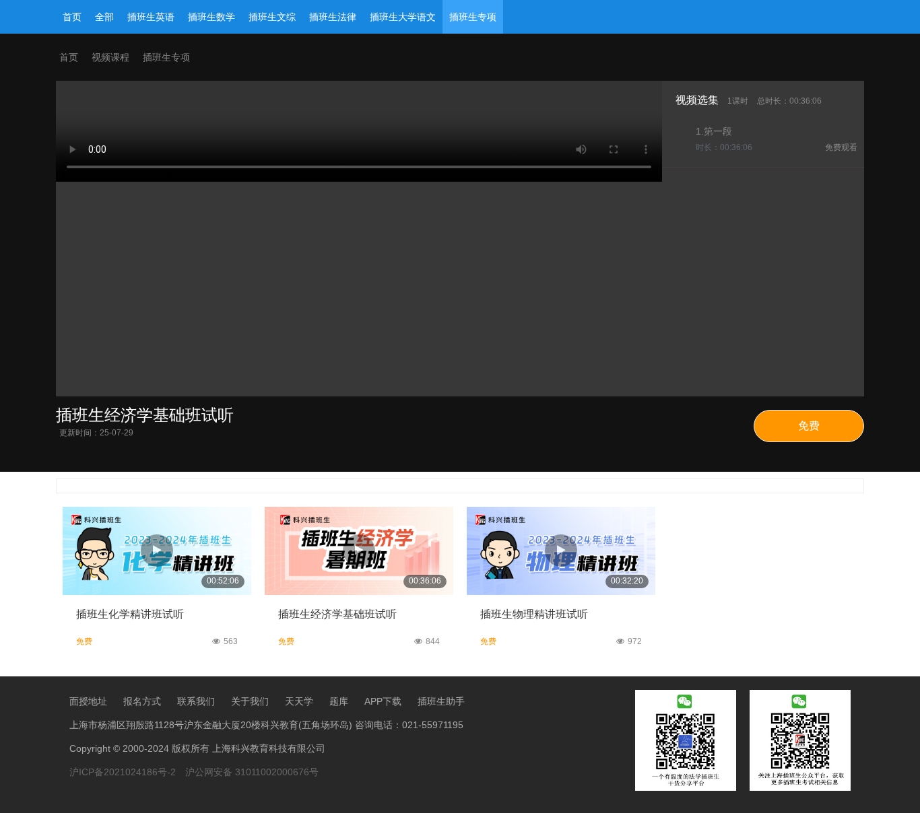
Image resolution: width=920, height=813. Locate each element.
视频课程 (110, 57)
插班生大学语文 (403, 16)
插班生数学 (211, 16)
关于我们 (250, 701)
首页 (72, 16)
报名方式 (142, 701)
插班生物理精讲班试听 (534, 614)
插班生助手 (441, 701)
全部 (104, 16)
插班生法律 (332, 16)
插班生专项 (472, 16)
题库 (338, 701)
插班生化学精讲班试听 (130, 614)
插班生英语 (150, 16)
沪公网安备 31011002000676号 (252, 772)
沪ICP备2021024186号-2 (122, 772)
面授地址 (88, 701)
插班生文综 (272, 16)
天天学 (299, 701)
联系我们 (196, 701)
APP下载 (382, 701)
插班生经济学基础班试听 (337, 614)
